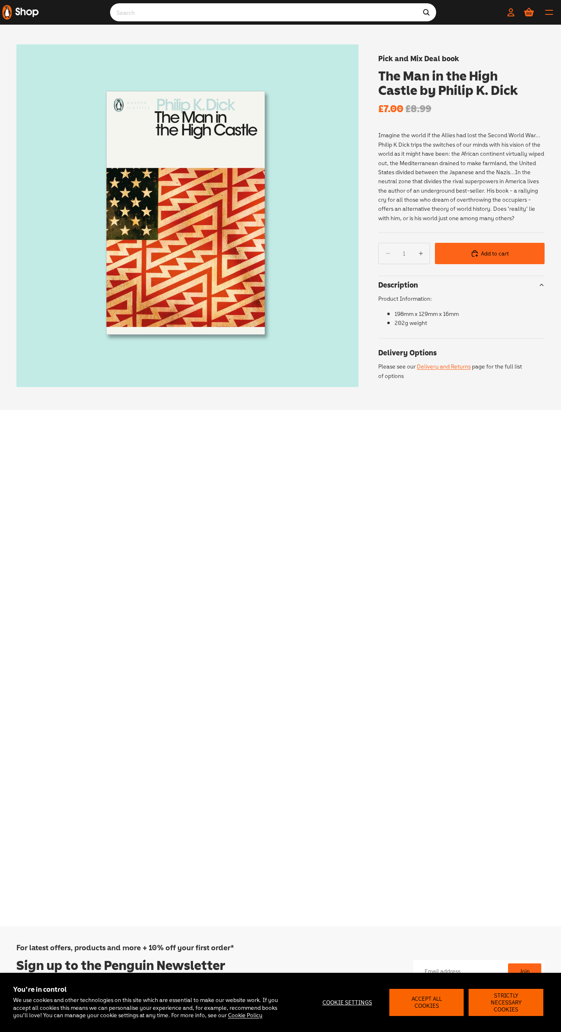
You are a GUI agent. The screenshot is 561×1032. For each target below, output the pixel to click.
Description (398, 285)
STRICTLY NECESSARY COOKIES (506, 1002)
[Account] (511, 12)
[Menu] (549, 12)
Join (525, 971)
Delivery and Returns (444, 366)
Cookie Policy (245, 1015)
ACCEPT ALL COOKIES (427, 1002)
